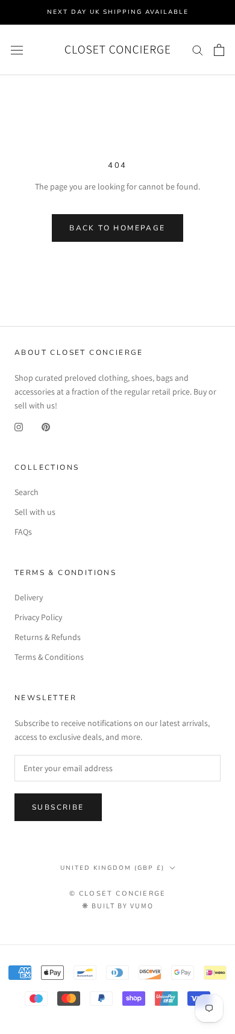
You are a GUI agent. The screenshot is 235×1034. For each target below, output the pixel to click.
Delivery (28, 597)
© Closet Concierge (117, 893)
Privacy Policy (38, 617)
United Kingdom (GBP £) (112, 868)
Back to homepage (117, 228)
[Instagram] (18, 426)
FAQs (23, 531)
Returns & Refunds (47, 637)
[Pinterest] (46, 426)
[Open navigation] (17, 50)
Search (26, 492)
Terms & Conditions (49, 656)
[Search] (197, 50)
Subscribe (58, 807)
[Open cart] (219, 50)
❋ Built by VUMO (118, 905)
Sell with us (34, 511)
